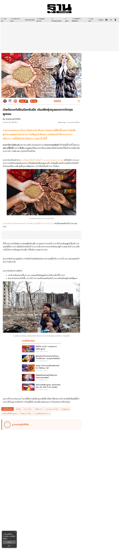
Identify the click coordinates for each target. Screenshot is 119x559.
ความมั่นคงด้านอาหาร (42, 413)
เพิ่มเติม (5, 538)
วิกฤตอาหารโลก (25, 413)
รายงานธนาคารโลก (51, 409)
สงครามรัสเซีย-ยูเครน (9, 413)
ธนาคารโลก (28, 409)
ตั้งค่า (9, 546)
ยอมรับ (9, 542)
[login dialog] (115, 20)
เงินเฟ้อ (18, 409)
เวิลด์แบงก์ (38, 409)
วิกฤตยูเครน (65, 409)
